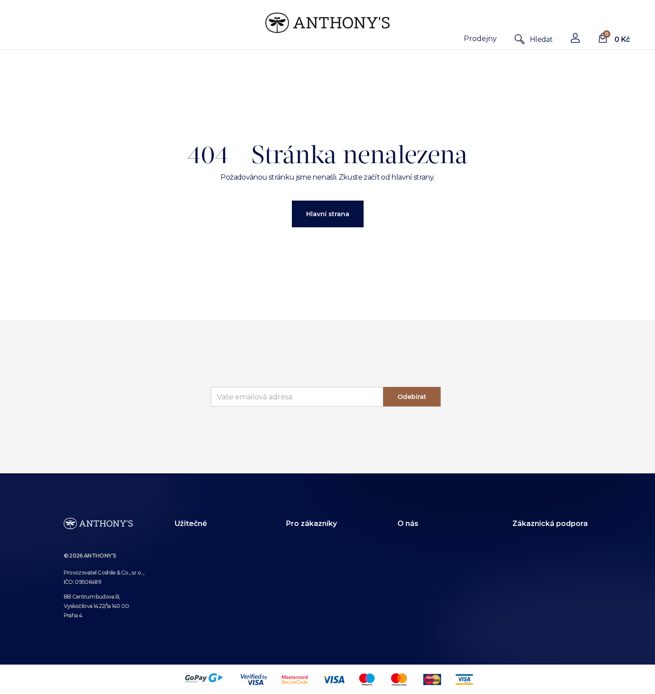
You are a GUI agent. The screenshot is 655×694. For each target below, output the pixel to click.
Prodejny (480, 38)
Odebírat (411, 397)
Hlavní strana (327, 214)
